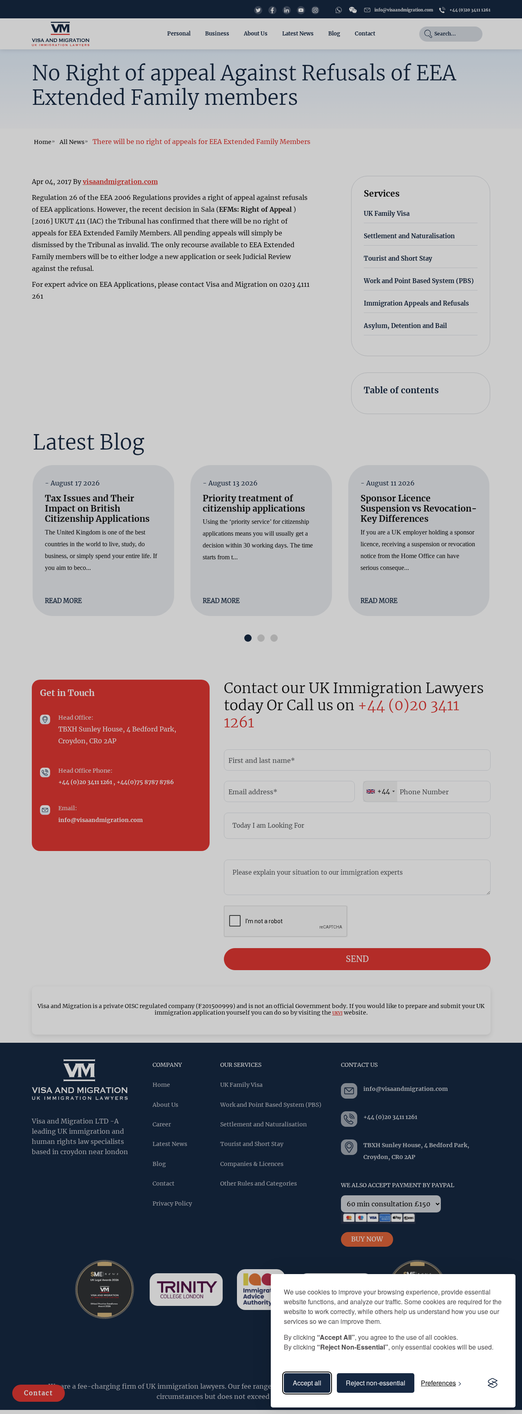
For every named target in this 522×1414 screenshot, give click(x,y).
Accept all (307, 1382)
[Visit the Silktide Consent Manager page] (492, 1383)
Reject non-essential (375, 1382)
